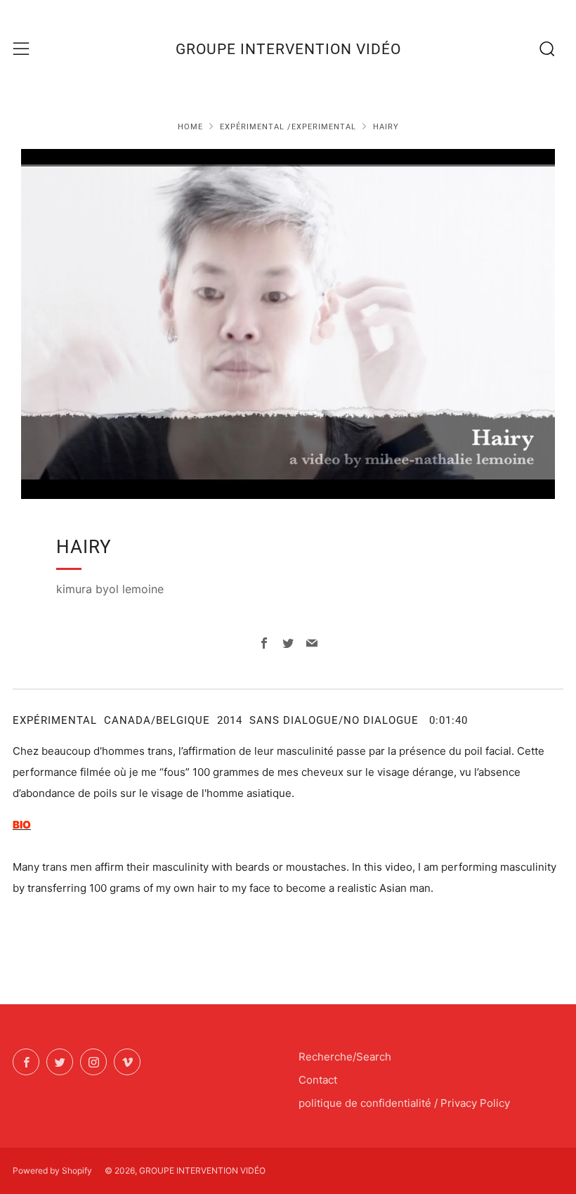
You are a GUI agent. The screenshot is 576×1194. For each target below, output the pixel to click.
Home (190, 126)
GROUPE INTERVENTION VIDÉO (288, 49)
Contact (318, 1079)
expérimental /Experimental (288, 126)
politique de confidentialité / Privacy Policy (404, 1103)
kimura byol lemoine (110, 589)
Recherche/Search (345, 1056)
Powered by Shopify (52, 1170)
